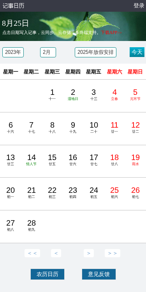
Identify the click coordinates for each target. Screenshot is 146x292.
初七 (135, 192)
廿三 (10, 159)
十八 (52, 127)
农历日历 (47, 274)
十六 (10, 127)
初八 (10, 225)
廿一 (114, 127)
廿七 (94, 159)
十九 (72, 127)
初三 (52, 192)
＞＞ (112, 253)
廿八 (114, 159)
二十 (94, 127)
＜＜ (32, 253)
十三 (93, 94)
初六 (114, 192)
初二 (31, 192)
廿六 (73, 159)
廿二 (135, 127)
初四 (73, 192)
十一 (52, 94)
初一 (10, 192)
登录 (139, 6)
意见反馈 (99, 274)
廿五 (52, 159)
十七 (31, 127)
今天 (137, 52)
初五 (94, 192)
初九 (31, 225)
